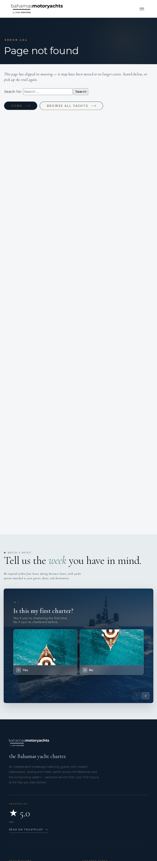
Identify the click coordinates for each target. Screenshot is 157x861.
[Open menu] (142, 8)
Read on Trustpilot (28, 829)
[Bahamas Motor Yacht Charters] (37, 8)
